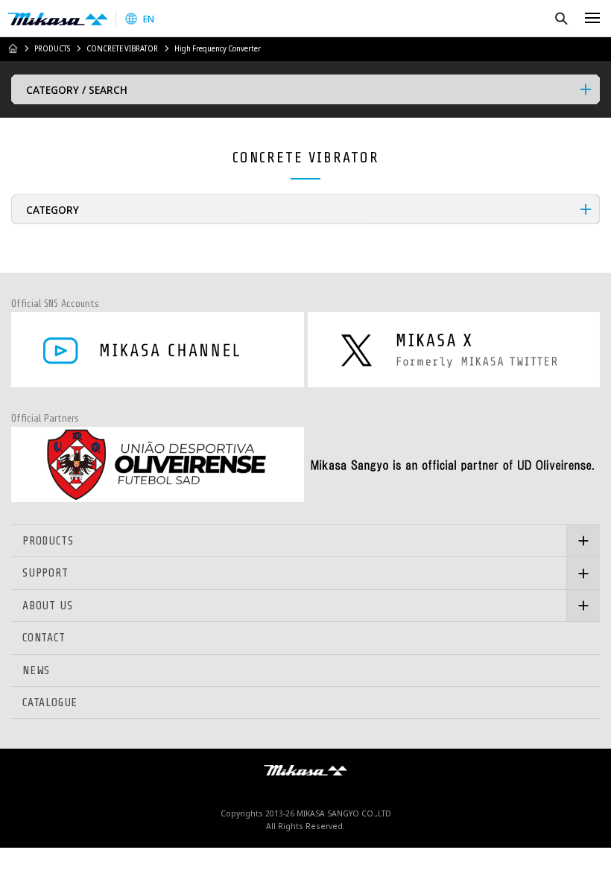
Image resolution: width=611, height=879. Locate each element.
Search (560, 18)
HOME (12, 48)
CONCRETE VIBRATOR (122, 48)
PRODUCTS (52, 48)
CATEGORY (52, 209)
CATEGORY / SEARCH (76, 89)
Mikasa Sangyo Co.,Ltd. (57, 18)
